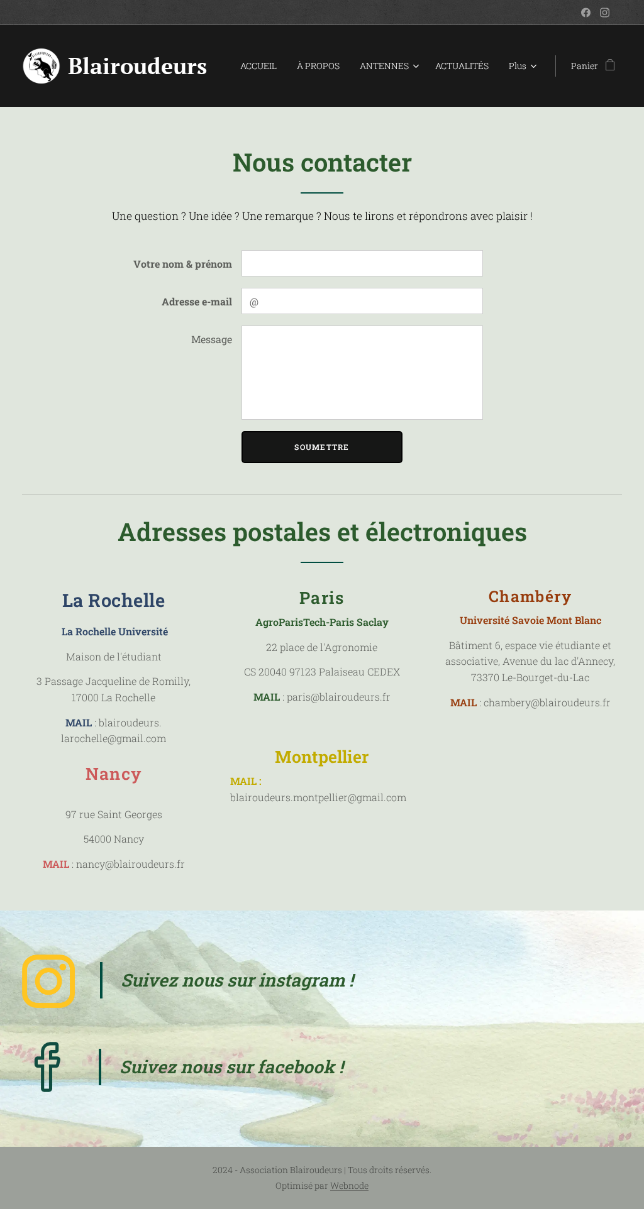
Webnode (349, 1185)
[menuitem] (262, 66)
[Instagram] (605, 12)
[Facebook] (586, 12)
